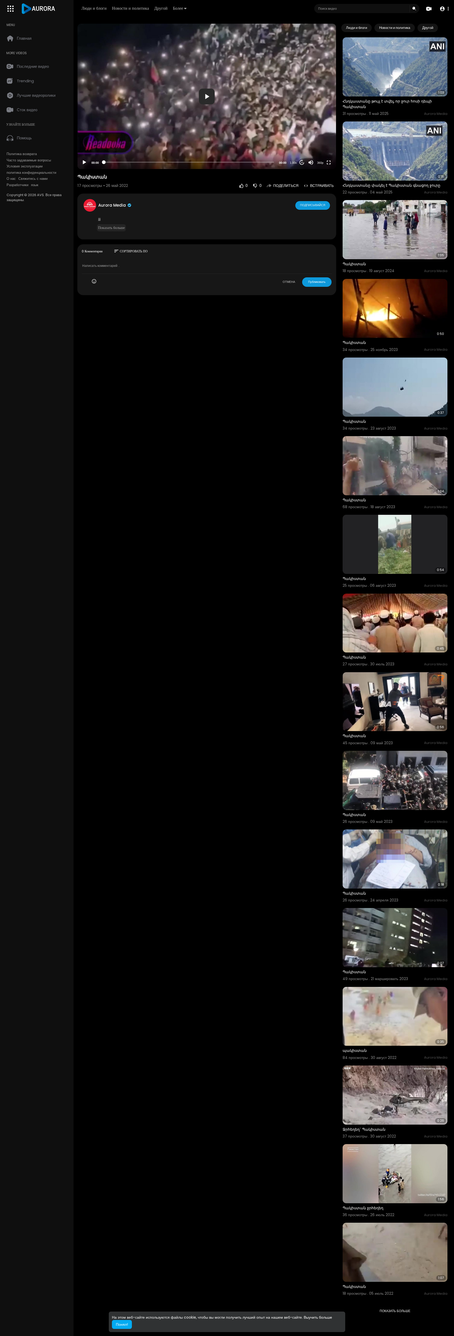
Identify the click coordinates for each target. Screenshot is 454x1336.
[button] (444, 9)
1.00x (293, 162)
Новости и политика (130, 8)
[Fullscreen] (328, 162)
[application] (207, 96)
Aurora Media (112, 205)
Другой (161, 8)
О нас (11, 178)
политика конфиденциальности (31, 172)
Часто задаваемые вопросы (29, 160)
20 (302, 162)
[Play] (84, 162)
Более (178, 8)
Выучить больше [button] (318, 1317)
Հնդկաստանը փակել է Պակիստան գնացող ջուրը (391, 185)
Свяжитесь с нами (33, 178)
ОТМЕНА (289, 282)
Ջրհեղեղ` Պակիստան (364, 1129)
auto (318, 149)
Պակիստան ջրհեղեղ (363, 1208)
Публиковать (317, 282)
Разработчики (17, 185)
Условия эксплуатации (25, 166)
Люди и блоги (94, 8)
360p (320, 162)
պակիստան (355, 1050)
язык (34, 185)
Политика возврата (22, 154)
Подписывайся (312, 205)
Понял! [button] (122, 1324)
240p (319, 141)
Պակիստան (354, 264)
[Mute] (310, 162)
